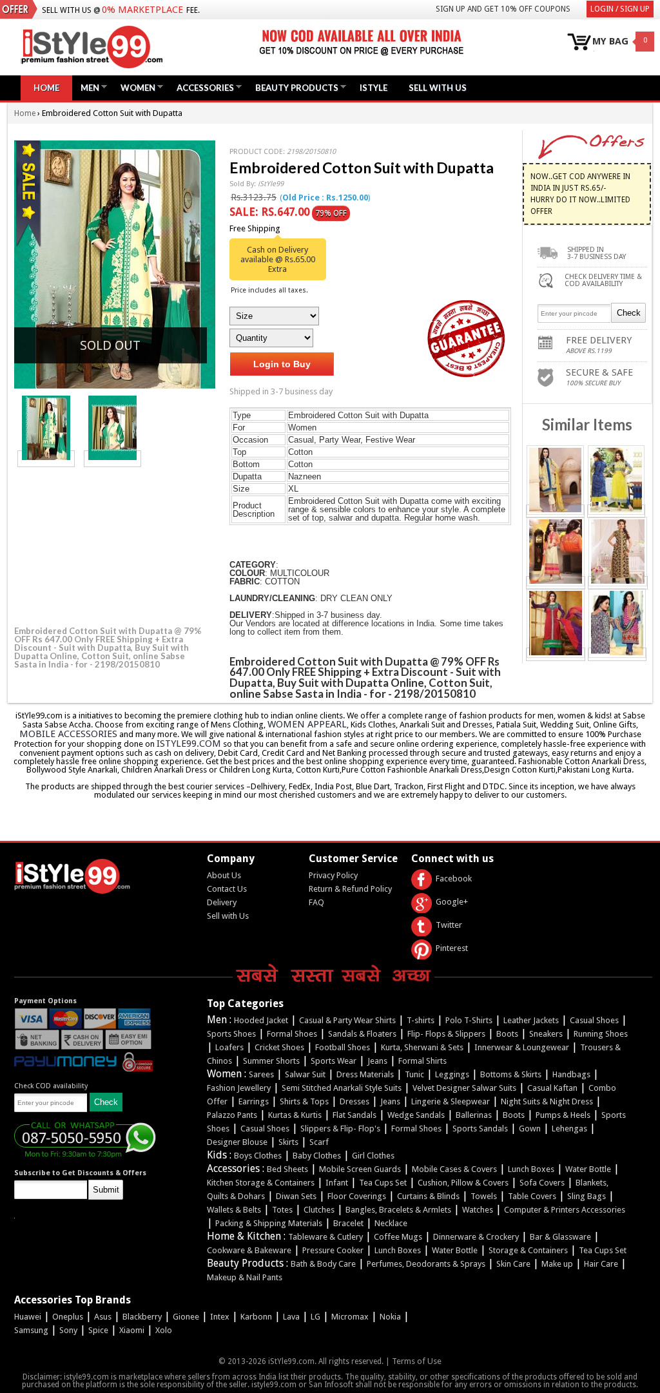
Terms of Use (417, 1361)
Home (46, 87)
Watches (477, 1210)
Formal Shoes (292, 1034)
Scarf (319, 1142)
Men (86, 87)
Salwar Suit (305, 1074)
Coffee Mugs (398, 1237)
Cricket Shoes (279, 1047)
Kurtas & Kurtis (295, 1115)
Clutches (319, 1210)
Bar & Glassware (560, 1237)
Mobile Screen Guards (360, 1169)
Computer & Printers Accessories (564, 1210)
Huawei (27, 1316)
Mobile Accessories (68, 734)
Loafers (229, 1047)
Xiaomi (131, 1330)
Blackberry (142, 1316)
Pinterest (452, 948)
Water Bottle (588, 1169)
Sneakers (546, 1034)
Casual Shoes (594, 1020)
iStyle (373, 87)
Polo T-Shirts (468, 1020)
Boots (507, 1034)
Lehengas (569, 1128)
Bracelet (348, 1223)
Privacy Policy (333, 875)
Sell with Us (228, 916)
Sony (68, 1330)
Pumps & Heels (563, 1115)
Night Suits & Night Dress (547, 1101)
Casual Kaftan (552, 1088)
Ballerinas (474, 1115)
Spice (98, 1330)
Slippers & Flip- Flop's (340, 1128)
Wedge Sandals (416, 1115)
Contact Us (227, 889)
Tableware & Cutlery (325, 1237)
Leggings (452, 1074)
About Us (224, 875)
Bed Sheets (287, 1169)
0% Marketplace (142, 9)
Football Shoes (342, 1047)
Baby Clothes (317, 1155)
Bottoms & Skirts (510, 1074)
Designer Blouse (237, 1142)
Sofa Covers (542, 1182)
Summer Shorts (271, 1061)
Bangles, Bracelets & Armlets (398, 1210)
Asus (103, 1316)
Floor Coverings (356, 1196)
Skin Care (513, 1264)
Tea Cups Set (383, 1182)
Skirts (288, 1142)
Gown (530, 1128)
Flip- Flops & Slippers (446, 1034)
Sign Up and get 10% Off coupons (503, 9)
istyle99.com (189, 743)
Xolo (163, 1330)
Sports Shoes (231, 1034)
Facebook (454, 878)
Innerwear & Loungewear (521, 1047)
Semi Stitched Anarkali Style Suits (342, 1088)
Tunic (414, 1074)
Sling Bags (586, 1196)
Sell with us (438, 87)
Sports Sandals (480, 1128)
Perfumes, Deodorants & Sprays (426, 1264)
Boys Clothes (258, 1155)
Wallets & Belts (234, 1210)
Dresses (354, 1101)
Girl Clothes (373, 1155)
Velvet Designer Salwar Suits (464, 1088)
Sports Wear (333, 1061)
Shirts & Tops (304, 1101)
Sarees (261, 1074)
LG (315, 1316)
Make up (557, 1264)
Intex (219, 1316)
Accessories (202, 87)
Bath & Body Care (323, 1264)
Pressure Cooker (333, 1250)
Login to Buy (282, 364)
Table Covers (532, 1196)
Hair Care (601, 1264)
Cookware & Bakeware (249, 1250)
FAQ (316, 902)
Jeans (377, 1061)
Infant (336, 1182)
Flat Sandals (354, 1115)
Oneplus (67, 1316)
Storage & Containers (528, 1250)
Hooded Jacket (261, 1020)
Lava (291, 1316)
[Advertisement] (111, 544)
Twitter (449, 925)
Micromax (350, 1316)
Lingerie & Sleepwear (450, 1101)
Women (134, 87)
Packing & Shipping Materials (268, 1223)
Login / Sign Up (620, 9)
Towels (484, 1196)
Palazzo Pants (232, 1115)
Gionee (186, 1316)
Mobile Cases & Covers (454, 1169)
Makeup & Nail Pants (244, 1277)
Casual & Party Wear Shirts (347, 1020)
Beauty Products (293, 87)
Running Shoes (601, 1034)
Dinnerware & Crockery (476, 1237)
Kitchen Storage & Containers (261, 1182)
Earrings (253, 1101)
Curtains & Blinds (428, 1196)
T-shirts (420, 1020)
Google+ (452, 902)
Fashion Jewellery (239, 1088)
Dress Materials (365, 1074)
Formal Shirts (422, 1061)
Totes (282, 1210)
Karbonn (256, 1316)
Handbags (571, 1074)
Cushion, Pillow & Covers (463, 1182)
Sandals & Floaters (362, 1034)
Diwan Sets (296, 1196)
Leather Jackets (531, 1020)
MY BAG (610, 41)
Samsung (31, 1330)
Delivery (222, 902)
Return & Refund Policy (350, 889)
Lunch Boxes (531, 1169)
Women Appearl (307, 724)
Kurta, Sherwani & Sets (422, 1047)
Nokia (390, 1316)
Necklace (390, 1223)
